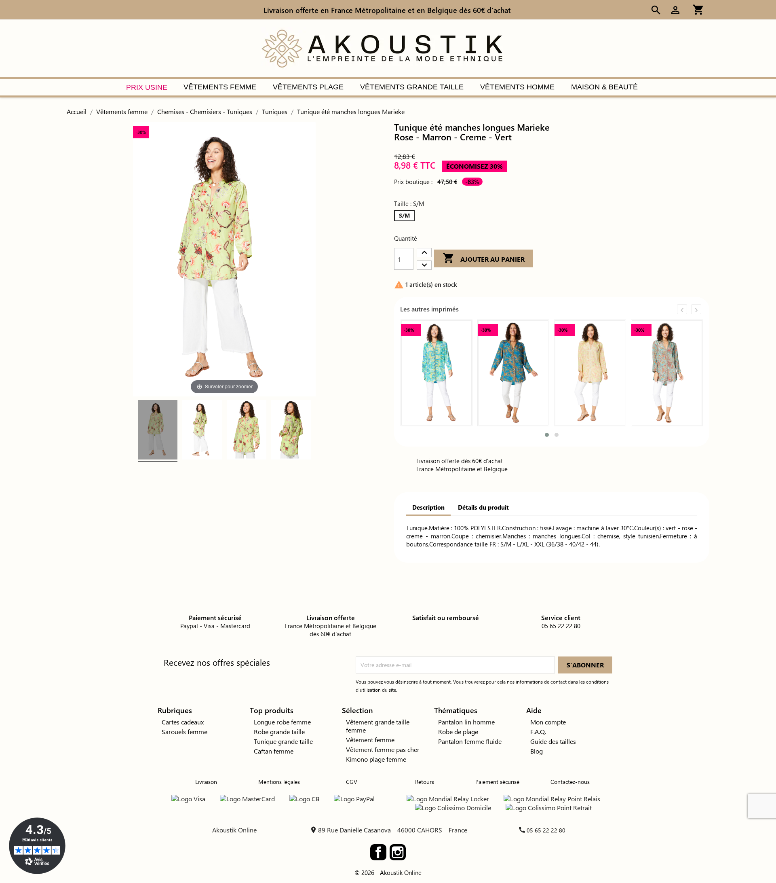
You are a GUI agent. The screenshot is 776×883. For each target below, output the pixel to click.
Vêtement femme (370, 739)
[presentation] (682, 309)
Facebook (378, 852)
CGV (351, 782)
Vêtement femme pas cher (383, 749)
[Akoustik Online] (382, 47)
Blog (536, 751)
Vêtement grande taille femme (377, 726)
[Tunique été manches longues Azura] (590, 373)
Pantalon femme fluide (470, 741)
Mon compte (548, 722)
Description (428, 507)
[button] (547, 435)
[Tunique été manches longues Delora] (666, 373)
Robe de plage (458, 731)
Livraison (206, 782)
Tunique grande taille (283, 741)
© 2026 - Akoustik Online (388, 872)
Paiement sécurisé (497, 782)
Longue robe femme (282, 722)
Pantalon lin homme (466, 722)
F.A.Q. (538, 731)
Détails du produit (483, 507)
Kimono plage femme (376, 759)
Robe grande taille (279, 731)
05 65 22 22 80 (546, 830)
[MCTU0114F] (157, 431)
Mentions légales (279, 782)
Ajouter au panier (484, 258)
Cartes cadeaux (183, 722)
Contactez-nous (570, 782)
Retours (424, 782)
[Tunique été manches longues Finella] (436, 373)
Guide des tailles (553, 741)
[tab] (428, 508)
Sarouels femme (184, 731)
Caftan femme (273, 751)
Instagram (398, 852)
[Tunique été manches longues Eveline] (513, 373)
